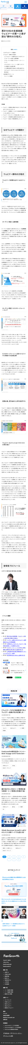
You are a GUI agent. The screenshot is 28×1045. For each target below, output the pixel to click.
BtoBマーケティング (7, 768)
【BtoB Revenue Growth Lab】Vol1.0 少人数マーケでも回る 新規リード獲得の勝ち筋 (14, 831)
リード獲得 (22, 728)
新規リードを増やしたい (7, 848)
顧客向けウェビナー (9, 1008)
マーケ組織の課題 (9, 992)
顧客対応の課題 (8, 994)
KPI (3, 809)
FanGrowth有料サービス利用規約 (13, 1027)
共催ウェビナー (6, 765)
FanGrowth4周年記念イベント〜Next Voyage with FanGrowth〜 (14, 752)
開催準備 (7, 976)
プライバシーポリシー (17, 1033)
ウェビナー (5, 728)
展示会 (13, 806)
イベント (5, 1013)
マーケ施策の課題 (9, 990)
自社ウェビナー (13, 728)
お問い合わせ (17, 7)
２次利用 (7, 982)
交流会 (13, 765)
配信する (7, 978)
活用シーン (5, 997)
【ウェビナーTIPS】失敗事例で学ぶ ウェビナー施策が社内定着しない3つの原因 (14, 711)
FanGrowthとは (7, 964)
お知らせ (5, 1019)
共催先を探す (8, 974)
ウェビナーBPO (7, 960)
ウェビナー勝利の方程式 (10, 54)
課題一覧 (5, 987)
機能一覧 (5, 970)
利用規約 (5, 1023)
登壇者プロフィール (9, 74)
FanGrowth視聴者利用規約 (11, 1029)
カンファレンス (8, 1000)
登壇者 (4, 730)
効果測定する (8, 980)
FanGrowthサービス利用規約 (12, 1025)
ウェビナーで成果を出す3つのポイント (15, 56)
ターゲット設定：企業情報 (12, 58)
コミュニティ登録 (10, 7)
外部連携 (7, 984)
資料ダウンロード (24, 7)
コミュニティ (6, 962)
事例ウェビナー (8, 1004)
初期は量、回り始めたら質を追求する (15, 68)
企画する (7, 972)
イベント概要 (9, 76)
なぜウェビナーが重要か (10, 52)
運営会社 (7, 1033)
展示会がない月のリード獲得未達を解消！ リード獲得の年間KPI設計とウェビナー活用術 (14, 790)
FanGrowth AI (7, 966)
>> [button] (18, 859)
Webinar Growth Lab (3, 8)
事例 (4, 1011)
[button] (25, 2)
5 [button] (23, 856)
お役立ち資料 (6, 1015)
